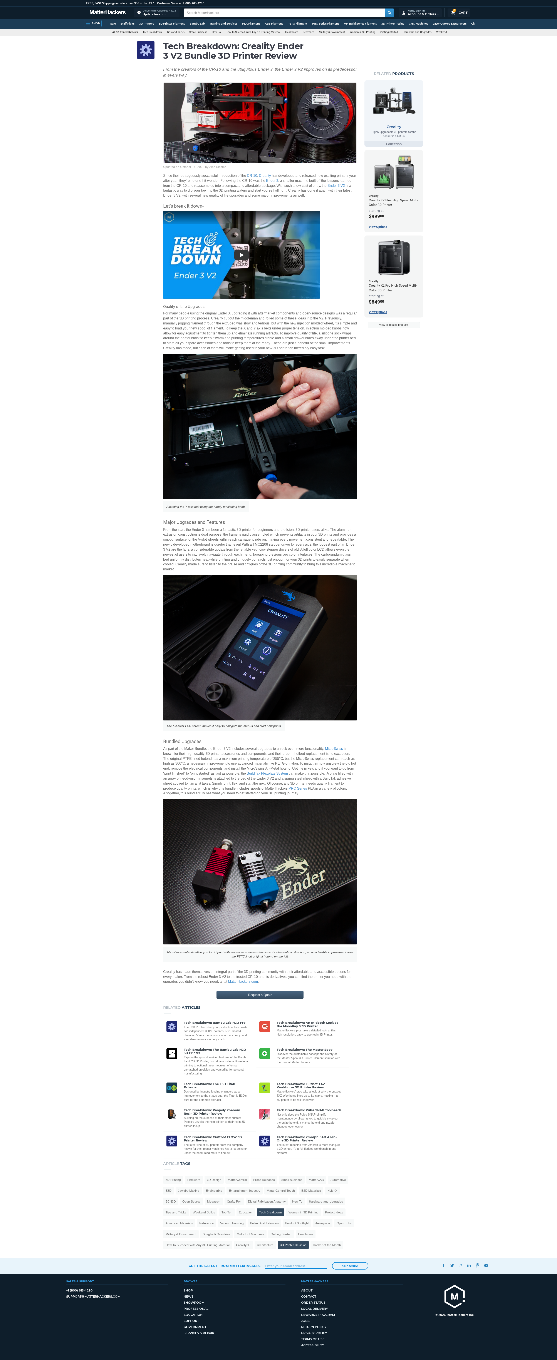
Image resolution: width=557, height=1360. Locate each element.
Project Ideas (334, 1212)
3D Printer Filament (172, 23)
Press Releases (264, 1179)
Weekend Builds (445, 32)
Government (195, 1327)
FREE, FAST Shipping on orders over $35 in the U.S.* (120, 3)
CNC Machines (418, 23)
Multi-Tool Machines (250, 1234)
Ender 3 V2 (336, 185)
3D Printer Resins (392, 23)
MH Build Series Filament (360, 23)
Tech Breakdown (152, 32)
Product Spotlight (297, 1223)
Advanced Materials (179, 1223)
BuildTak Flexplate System (267, 773)
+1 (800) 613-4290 (192, 3)
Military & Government (332, 32)
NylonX (332, 1190)
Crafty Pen (234, 1201)
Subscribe (350, 1266)
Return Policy (313, 1327)
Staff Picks (127, 23)
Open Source (191, 1201)
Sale (113, 23)
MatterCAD (316, 1179)
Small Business (198, 32)
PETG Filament (297, 23)
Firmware (193, 1179)
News (188, 1296)
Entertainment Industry (244, 1190)
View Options (378, 227)
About (306, 1290)
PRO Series (298, 788)
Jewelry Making (188, 1190)
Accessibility (312, 1345)
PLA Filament (251, 23)
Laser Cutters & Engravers (449, 23)
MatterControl (237, 1179)
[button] (157, 12)
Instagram (461, 1265)
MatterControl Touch (281, 1190)
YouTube (486, 1265)
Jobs (305, 1321)
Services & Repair (199, 1333)
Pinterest (478, 1265)
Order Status (313, 1303)
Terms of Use (312, 1339)
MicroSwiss (334, 748)
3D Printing (173, 1179)
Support (191, 1321)
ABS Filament (274, 23)
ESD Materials (311, 1190)
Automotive (338, 1179)
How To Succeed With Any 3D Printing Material (253, 32)
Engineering (214, 1190)
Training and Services (223, 23)
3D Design (214, 1179)
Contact (308, 1296)
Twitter (452, 1265)
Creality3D (243, 1245)
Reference (308, 32)
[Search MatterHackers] (389, 12)
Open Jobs (344, 1223)
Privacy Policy (314, 1333)
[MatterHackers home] (107, 13)
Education (246, 1212)
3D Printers (146, 23)
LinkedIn (469, 1265)
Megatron (213, 1201)
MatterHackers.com (243, 981)
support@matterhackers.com (93, 1296)
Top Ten (226, 1212)
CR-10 (252, 175)
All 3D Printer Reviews (125, 32)
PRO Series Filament (325, 23)
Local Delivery (314, 1309)
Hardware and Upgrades (417, 32)
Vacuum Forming (232, 1223)
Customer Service (169, 3)
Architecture (265, 1245)
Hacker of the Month (327, 1245)
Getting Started (389, 32)
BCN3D (171, 1201)
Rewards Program (318, 1315)
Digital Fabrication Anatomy (267, 1201)
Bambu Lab (197, 23)
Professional (196, 1309)
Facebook (444, 1265)
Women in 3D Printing (363, 32)
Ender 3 (272, 180)
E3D (168, 1190)
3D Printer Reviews (293, 1245)
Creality (265, 175)
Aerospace (322, 1223)
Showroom (194, 1303)
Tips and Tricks (176, 32)
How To (216, 32)
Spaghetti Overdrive (216, 1234)
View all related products (393, 324)
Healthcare (291, 32)
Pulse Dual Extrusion (264, 1223)
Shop (188, 1290)
